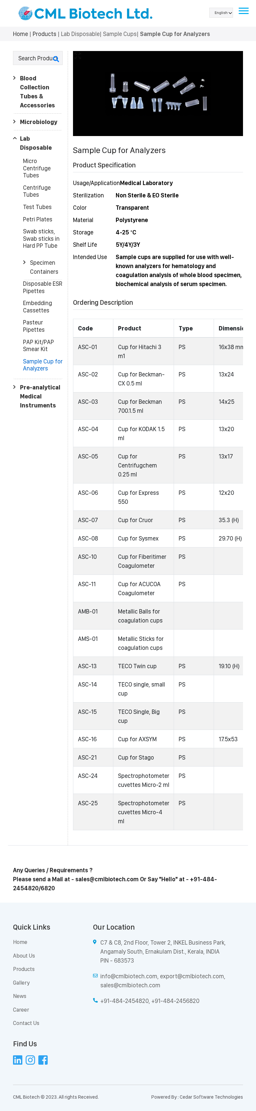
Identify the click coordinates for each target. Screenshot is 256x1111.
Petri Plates (37, 219)
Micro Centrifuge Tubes (37, 168)
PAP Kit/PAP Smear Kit (38, 345)
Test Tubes (37, 206)
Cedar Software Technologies (211, 1097)
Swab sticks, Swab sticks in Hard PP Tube (41, 238)
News (19, 996)
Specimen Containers (44, 267)
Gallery (21, 982)
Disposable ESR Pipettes (42, 287)
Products (44, 33)
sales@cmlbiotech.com (107, 879)
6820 (48, 888)
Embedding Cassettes (37, 306)
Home (20, 33)
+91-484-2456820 (175, 1000)
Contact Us (26, 1023)
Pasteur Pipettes (34, 326)
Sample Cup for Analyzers (43, 365)
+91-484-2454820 (124, 1000)
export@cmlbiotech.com (192, 976)
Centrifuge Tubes (37, 191)
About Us (24, 955)
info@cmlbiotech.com (128, 976)
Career (21, 1009)
